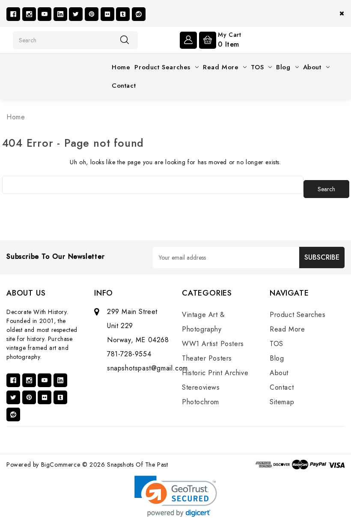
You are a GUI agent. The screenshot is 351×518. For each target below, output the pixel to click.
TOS (257, 67)
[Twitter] (76, 14)
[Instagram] (29, 14)
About (312, 67)
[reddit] (139, 14)
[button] (176, 496)
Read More (220, 67)
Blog (283, 67)
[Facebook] (13, 14)
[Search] (124, 40)
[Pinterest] (91, 14)
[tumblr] (123, 14)
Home (121, 67)
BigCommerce (60, 464)
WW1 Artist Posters (213, 344)
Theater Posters (207, 358)
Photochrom (200, 402)
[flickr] (107, 14)
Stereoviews (201, 387)
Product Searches (162, 67)
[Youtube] (44, 14)
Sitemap (282, 402)
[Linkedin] (60, 14)
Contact (124, 85)
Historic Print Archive (215, 373)
